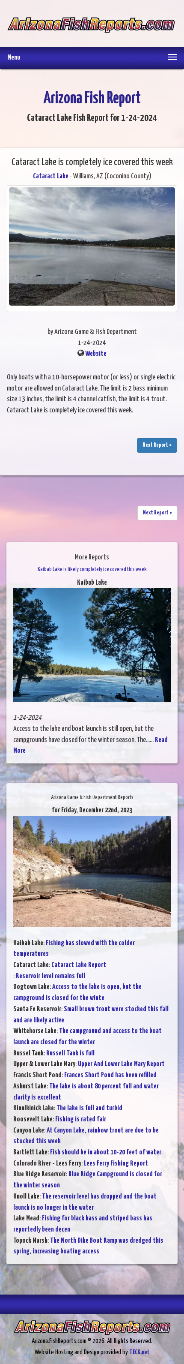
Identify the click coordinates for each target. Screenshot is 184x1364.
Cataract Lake (50, 176)
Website (96, 354)
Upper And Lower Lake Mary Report (121, 1064)
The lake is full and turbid (89, 1108)
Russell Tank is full (70, 1053)
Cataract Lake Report (78, 965)
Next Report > (157, 445)
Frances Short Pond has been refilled (110, 1075)
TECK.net (139, 1352)
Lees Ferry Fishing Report (116, 1163)
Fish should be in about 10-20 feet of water (105, 1152)
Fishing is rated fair (80, 1119)
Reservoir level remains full (50, 976)
